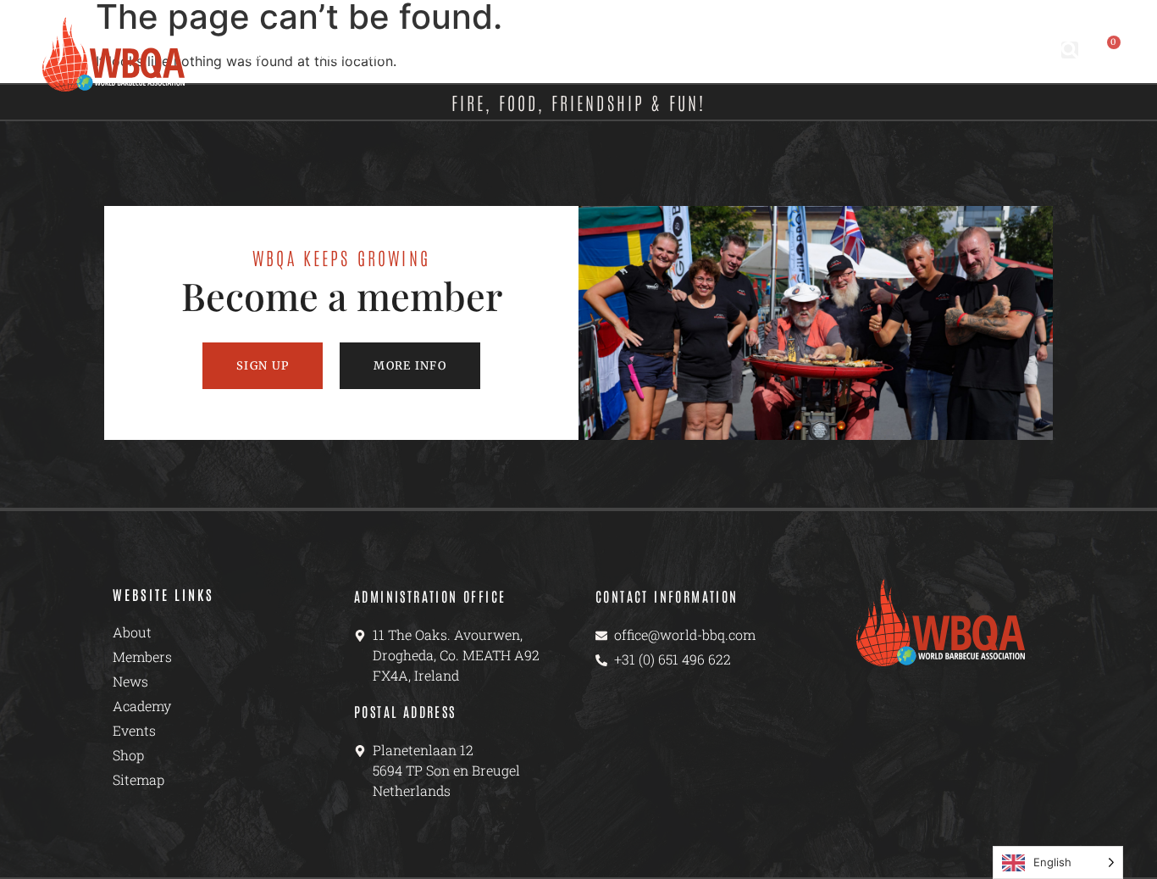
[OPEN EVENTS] (668, 54)
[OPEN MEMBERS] (396, 54)
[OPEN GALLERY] (770, 54)
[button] (1069, 50)
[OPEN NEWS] (479, 54)
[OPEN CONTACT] (933, 54)
